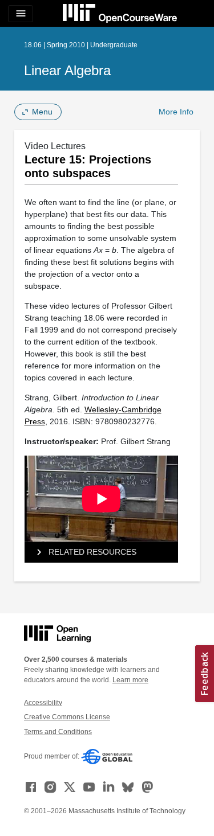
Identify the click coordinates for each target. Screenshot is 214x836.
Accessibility (43, 703)
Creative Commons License (67, 717)
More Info (176, 111)
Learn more (130, 680)
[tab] (101, 552)
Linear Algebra (67, 70)
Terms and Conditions (58, 732)
